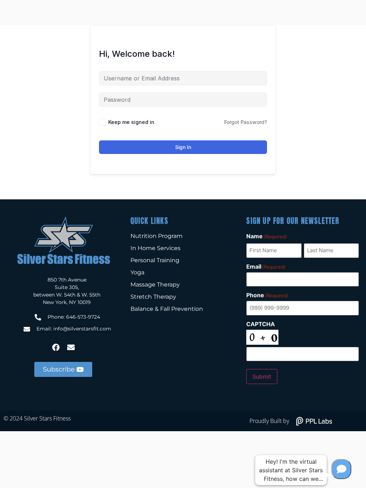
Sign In (183, 147)
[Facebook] (55, 347)
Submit (261, 376)
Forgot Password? (245, 122)
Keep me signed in (131, 122)
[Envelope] (70, 347)
